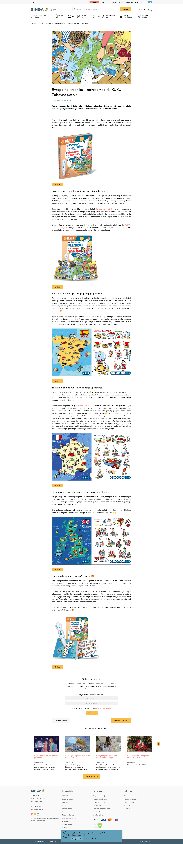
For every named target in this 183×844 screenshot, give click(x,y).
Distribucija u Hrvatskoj (38, 841)
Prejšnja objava (61, 720)
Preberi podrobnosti (90, 839)
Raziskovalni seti (68, 815)
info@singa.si (38, 809)
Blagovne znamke (117, 2)
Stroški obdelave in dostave (103, 812)
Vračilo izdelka (98, 815)
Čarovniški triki (67, 799)
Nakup (57, 184)
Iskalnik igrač (105, 2)
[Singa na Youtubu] (38, 814)
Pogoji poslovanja (99, 796)
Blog (136, 2)
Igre (63, 805)
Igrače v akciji (94, 2)
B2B (150, 2)
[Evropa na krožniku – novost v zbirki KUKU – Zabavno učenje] (91, 57)
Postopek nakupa (99, 802)
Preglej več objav (91, 776)
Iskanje (125, 9)
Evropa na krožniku (71, 200)
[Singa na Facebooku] (32, 814)
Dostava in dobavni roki (101, 808)
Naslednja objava (120, 720)
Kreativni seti (67, 808)
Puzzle (64, 812)
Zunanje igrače (67, 824)
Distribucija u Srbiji (52, 841)
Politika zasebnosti (100, 799)
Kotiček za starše (130, 799)
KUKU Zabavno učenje (70, 796)
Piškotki (127, 808)
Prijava (91, 713)
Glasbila (65, 802)
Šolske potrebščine (69, 818)
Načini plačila (98, 805)
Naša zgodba (129, 2)
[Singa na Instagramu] (35, 814)
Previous (28, 744)
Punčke (64, 828)
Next (158, 744)
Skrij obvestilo (77, 839)
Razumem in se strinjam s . (92, 708)
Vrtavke (65, 821)
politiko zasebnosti (103, 708)
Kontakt (143, 2)
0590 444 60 (37, 806)
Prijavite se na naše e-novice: (91, 694)
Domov (33, 23)
